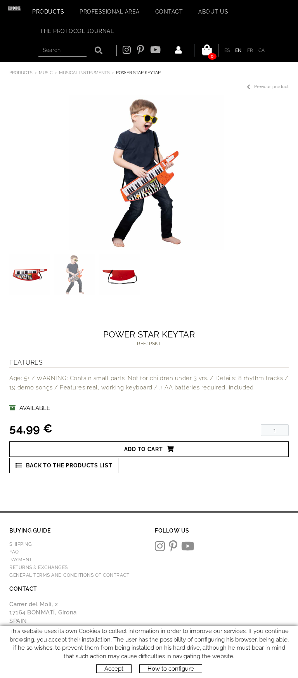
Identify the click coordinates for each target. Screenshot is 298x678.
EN (238, 50)
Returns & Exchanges (38, 567)
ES (227, 50)
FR (250, 50)
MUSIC (46, 72)
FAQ (14, 552)
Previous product (271, 86)
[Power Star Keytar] (146, 172)
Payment (20, 559)
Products (21, 72)
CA (261, 50)
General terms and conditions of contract (69, 575)
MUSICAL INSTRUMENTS (84, 72)
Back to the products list (69, 465)
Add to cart (143, 449)
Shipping (20, 544)
